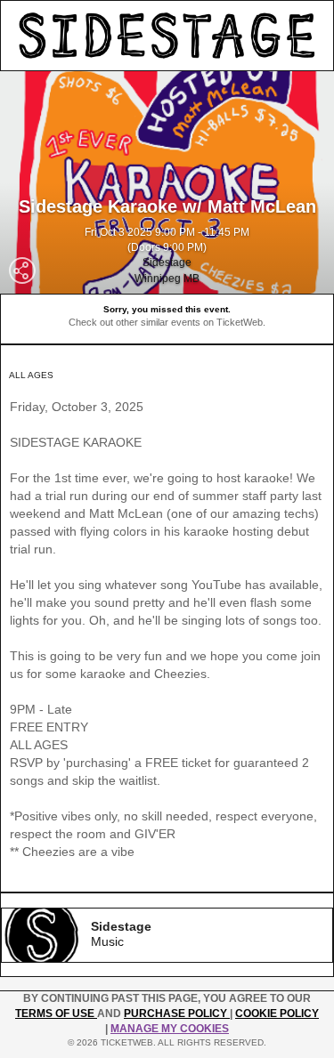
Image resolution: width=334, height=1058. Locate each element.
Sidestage (167, 262)
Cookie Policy (277, 1013)
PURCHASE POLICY (177, 1013)
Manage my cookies (169, 1028)
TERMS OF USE (56, 1013)
